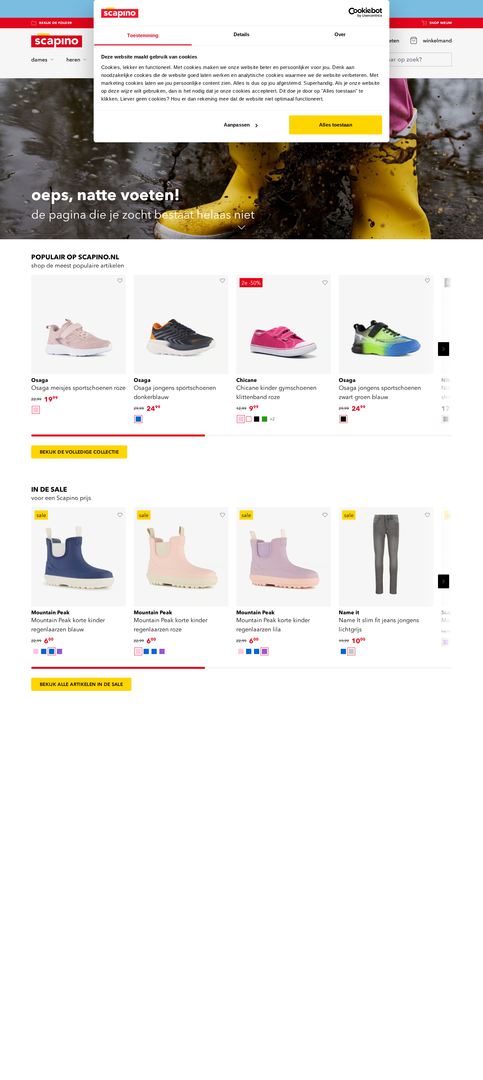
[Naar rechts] (443, 349)
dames (39, 59)
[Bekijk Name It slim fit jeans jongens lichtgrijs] (386, 554)
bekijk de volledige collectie (79, 452)
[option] (35, 409)
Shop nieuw (440, 23)
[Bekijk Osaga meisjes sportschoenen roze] (78, 322)
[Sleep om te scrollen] (118, 435)
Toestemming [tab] (142, 35)
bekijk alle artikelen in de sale (81, 684)
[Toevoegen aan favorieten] (120, 280)
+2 (272, 418)
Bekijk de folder (55, 23)
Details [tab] (242, 34)
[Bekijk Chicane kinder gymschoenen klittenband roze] (284, 322)
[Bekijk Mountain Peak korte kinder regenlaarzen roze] (181, 554)
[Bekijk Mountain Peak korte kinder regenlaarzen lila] (284, 554)
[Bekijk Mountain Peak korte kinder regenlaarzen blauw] (78, 554)
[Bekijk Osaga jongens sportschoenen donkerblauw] (181, 322)
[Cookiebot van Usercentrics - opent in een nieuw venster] (353, 12)
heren (73, 59)
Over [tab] (340, 34)
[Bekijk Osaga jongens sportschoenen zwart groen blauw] (386, 322)
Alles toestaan (335, 125)
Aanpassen (237, 125)
